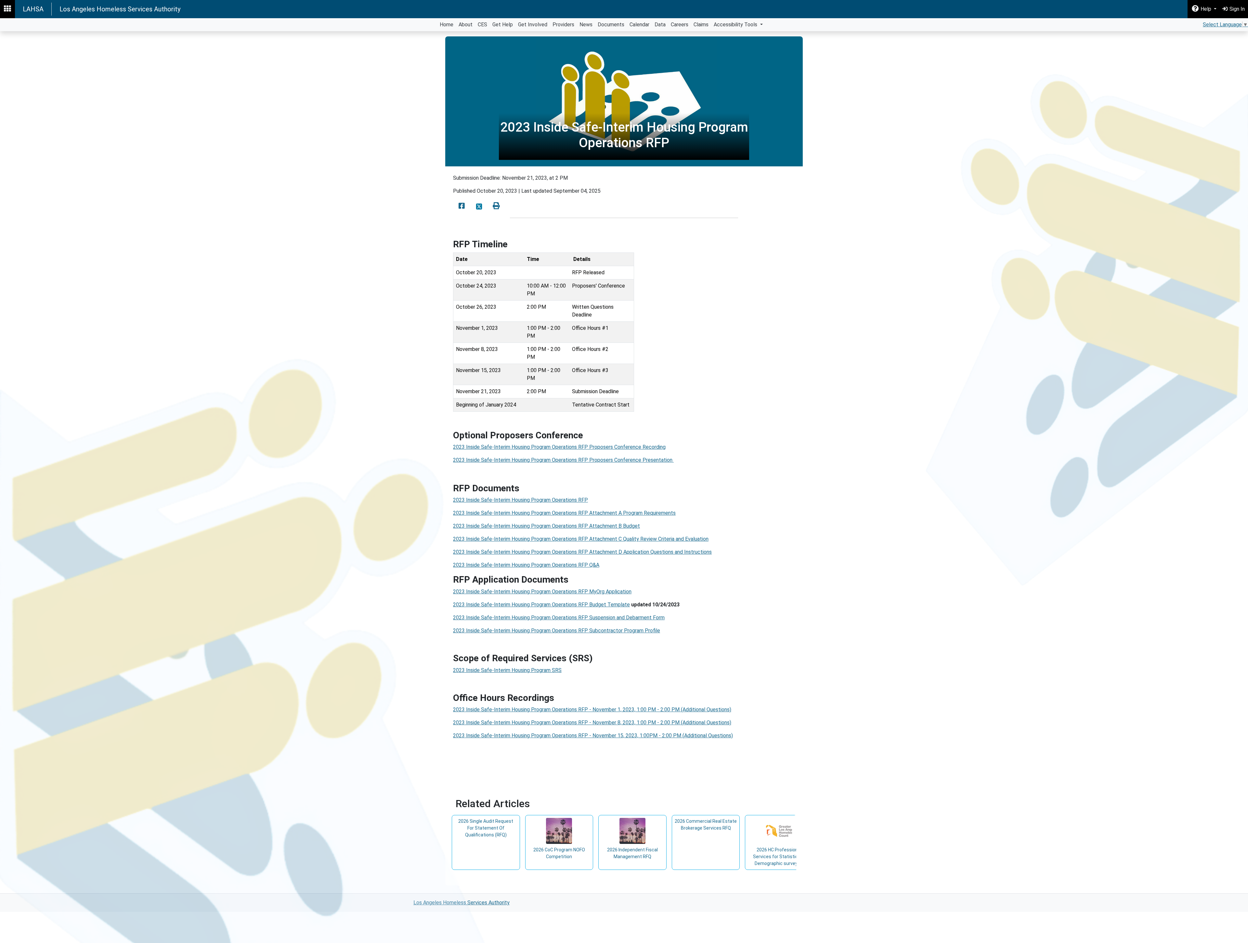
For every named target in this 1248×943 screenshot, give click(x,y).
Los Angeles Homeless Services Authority (119, 9)
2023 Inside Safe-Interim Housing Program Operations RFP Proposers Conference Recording (559, 447)
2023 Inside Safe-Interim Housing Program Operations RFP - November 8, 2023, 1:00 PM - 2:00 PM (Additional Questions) (592, 722)
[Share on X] (479, 206)
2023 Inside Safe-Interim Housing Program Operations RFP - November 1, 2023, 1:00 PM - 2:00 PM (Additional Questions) (592, 709)
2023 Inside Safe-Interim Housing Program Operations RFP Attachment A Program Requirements (564, 513)
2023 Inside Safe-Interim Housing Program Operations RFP (520, 500)
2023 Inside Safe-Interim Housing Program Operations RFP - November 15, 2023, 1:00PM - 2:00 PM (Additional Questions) (593, 735)
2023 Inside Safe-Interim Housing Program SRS (507, 670)
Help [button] (1206, 9)
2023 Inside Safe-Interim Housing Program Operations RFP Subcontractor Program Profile (556, 630)
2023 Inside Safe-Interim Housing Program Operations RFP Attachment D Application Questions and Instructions (582, 552)
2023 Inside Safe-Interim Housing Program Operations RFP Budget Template (541, 604)
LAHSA (33, 9)
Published (464, 191)
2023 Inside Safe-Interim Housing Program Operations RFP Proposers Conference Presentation (563, 460)
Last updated (536, 191)
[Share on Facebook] (461, 206)
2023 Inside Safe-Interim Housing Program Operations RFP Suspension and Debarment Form (559, 617)
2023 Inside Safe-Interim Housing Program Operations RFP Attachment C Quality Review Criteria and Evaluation (580, 539)
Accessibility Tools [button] (736, 24)
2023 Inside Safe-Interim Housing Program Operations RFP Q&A (526, 565)
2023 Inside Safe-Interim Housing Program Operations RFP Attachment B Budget (546, 526)
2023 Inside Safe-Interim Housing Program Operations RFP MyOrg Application (542, 591)
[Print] (496, 206)
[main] (624, 462)
